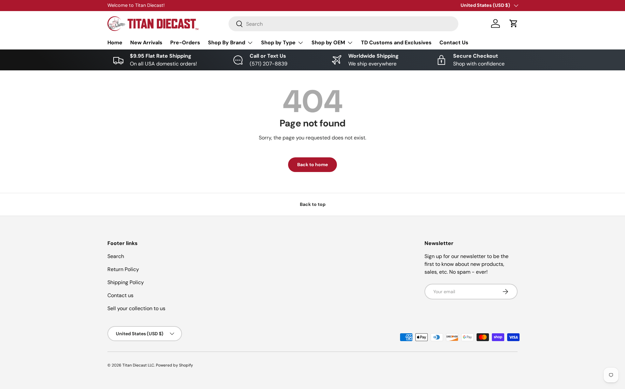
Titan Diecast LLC (138, 365)
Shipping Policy (125, 282)
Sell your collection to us (136, 308)
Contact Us (453, 42)
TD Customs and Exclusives (396, 42)
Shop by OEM (328, 42)
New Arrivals (146, 42)
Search (115, 256)
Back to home (312, 164)
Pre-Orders (185, 42)
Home (114, 42)
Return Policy (123, 269)
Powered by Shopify (174, 365)
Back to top (313, 204)
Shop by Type (278, 42)
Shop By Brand (226, 42)
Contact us (120, 295)
